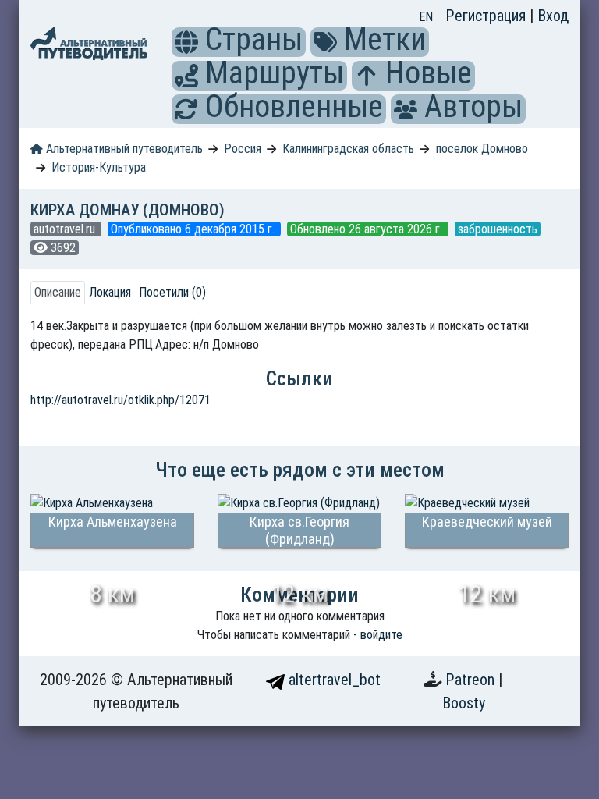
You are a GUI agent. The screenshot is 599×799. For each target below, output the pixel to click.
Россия (242, 148)
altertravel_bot (333, 679)
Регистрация (487, 15)
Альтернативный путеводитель (123, 148)
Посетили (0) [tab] (172, 292)
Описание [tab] (57, 292)
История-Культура (98, 167)
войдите (381, 634)
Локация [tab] (110, 292)
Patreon (471, 679)
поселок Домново (482, 148)
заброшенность (497, 229)
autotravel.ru (66, 229)
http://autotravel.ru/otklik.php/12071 (120, 399)
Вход (553, 15)
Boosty (463, 703)
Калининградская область (348, 148)
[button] (186, 42)
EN (426, 16)
